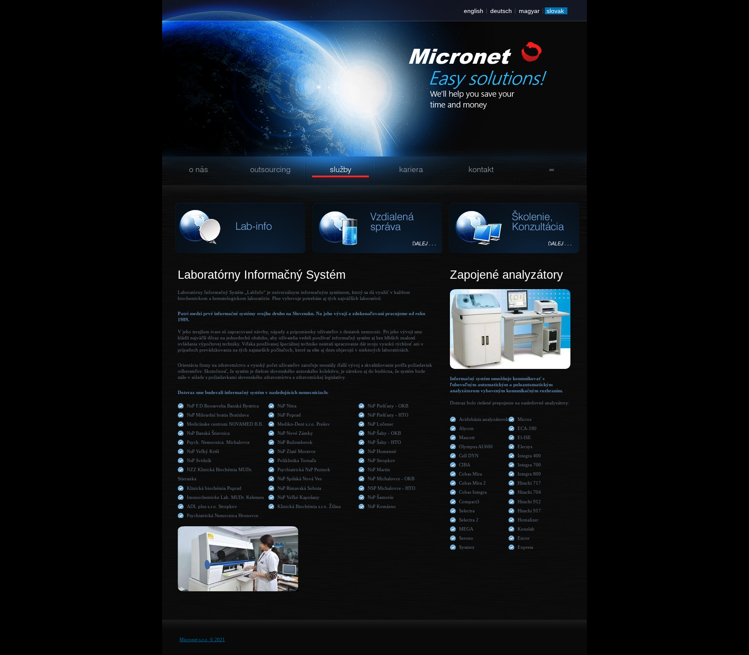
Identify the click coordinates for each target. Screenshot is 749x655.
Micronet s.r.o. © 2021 (202, 639)
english (473, 10)
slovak (555, 10)
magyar (529, 10)
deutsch (501, 10)
